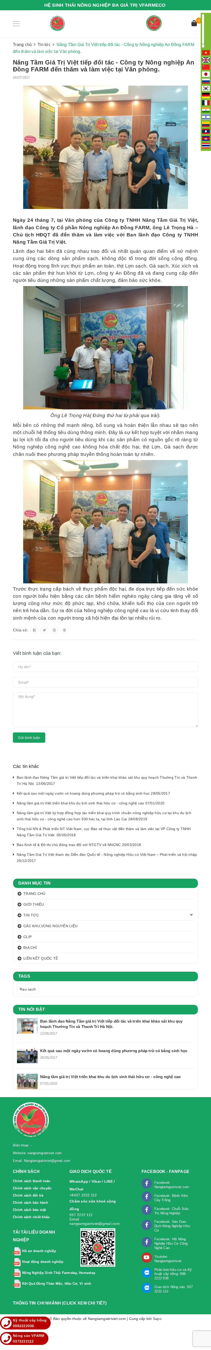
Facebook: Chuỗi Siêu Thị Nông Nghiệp (171, 1211)
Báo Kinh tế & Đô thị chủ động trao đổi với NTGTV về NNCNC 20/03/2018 (79, 845)
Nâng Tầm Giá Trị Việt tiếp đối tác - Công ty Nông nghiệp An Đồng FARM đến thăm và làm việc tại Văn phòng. (103, 66)
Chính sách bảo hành (30, 1203)
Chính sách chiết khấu (31, 1217)
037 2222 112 (81, 1215)
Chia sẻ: (20, 630)
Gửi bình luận (29, 738)
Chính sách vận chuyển (32, 1188)
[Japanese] (206, 74)
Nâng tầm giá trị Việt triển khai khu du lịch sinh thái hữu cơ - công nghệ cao (110, 1077)
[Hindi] (206, 109)
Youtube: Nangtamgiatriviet (167, 1259)
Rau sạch (28, 989)
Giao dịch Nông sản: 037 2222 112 (173, 1289)
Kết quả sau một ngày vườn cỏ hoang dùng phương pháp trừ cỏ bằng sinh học (113, 1051)
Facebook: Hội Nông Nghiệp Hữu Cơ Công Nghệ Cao (171, 1243)
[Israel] (206, 117)
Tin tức (31, 915)
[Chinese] (206, 67)
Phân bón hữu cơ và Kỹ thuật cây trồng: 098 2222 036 (173, 1274)
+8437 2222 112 (83, 1195)
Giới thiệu (33, 904)
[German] (206, 95)
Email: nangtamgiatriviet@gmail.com (94, 1221)
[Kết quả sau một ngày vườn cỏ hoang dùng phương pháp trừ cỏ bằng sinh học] (27, 1055)
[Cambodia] (206, 138)
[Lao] (206, 131)
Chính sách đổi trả (28, 1195)
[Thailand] (206, 145)
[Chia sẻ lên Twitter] (44, 630)
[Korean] (206, 88)
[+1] (64, 630)
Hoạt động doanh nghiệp (42, 1262)
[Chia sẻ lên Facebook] (34, 630)
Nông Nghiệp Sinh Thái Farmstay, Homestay (58, 1273)
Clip (27, 937)
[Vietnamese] (206, 52)
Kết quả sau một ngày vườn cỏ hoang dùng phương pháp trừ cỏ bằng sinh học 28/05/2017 (93, 793)
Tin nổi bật (31, 1009)
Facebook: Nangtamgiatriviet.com (171, 1185)
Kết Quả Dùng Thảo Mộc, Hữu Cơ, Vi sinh (56, 1283)
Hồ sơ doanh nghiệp (39, 1251)
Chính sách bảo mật (29, 1210)
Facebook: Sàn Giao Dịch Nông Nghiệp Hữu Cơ (172, 1226)
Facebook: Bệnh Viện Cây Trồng (171, 1198)
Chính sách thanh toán (31, 1181)
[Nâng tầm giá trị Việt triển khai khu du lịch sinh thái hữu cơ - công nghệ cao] (27, 1081)
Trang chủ (34, 894)
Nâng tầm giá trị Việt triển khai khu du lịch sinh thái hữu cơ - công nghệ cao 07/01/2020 (90, 803)
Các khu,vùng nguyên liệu (50, 926)
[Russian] (206, 81)
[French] (206, 102)
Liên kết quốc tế (40, 958)
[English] (206, 60)
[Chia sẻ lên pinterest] (54, 630)
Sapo (157, 1319)
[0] (194, 23)
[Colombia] (206, 124)
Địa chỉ (30, 947)
